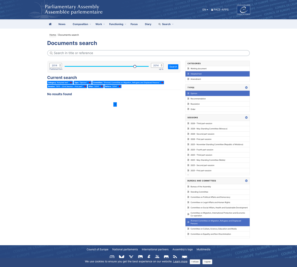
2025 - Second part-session (202, 165)
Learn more (180, 261)
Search (166, 24)
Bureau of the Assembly (201, 186)
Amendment (196, 79)
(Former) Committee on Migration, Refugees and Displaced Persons (216, 222)
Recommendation (198, 98)
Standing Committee (199, 192)
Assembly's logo (182, 249)
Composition (80, 24)
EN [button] (204, 9)
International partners (155, 249)
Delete (70, 82)
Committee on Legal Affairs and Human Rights (210, 202)
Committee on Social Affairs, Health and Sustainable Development (219, 207)
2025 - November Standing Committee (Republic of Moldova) (217, 144)
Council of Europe (97, 249)
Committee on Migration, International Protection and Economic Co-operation (218, 214)
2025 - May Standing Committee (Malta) (208, 160)
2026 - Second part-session (202, 134)
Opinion (194, 93)
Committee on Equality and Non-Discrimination (211, 234)
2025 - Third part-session (201, 155)
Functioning (116, 24)
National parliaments (125, 249)
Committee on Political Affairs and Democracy (210, 197)
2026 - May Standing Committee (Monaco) (209, 128)
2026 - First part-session (201, 139)
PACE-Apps (221, 9)
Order (193, 109)
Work (98, 24)
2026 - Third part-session (201, 123)
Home (53, 34)
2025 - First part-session (201, 170)
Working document (199, 68)
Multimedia (203, 249)
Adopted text (196, 74)
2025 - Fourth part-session (202, 149)
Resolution (195, 104)
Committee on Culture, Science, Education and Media (214, 229)
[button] (246, 87)
